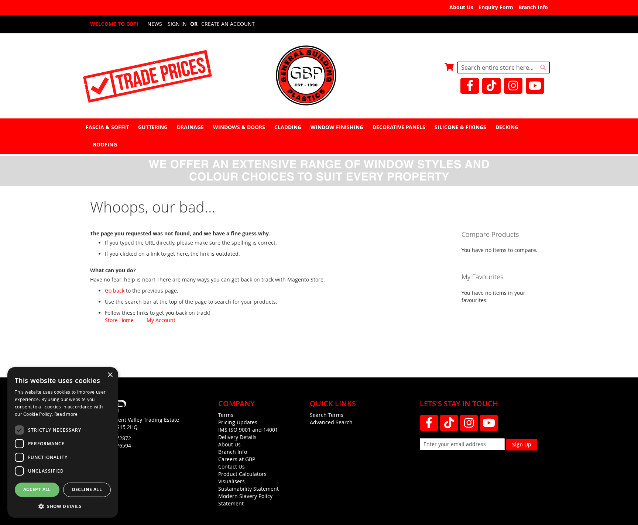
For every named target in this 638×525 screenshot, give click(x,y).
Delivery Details (237, 437)
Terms (225, 414)
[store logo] (319, 76)
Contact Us (231, 466)
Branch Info (533, 7)
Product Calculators (242, 473)
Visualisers (231, 481)
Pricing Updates (237, 422)
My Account (161, 320)
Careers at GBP (236, 459)
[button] (63, 506)
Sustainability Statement (248, 488)
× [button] (110, 375)
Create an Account (228, 23)
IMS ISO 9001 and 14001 (248, 429)
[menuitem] (108, 127)
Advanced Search (331, 422)
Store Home (119, 320)
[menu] (319, 135)
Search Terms (326, 414)
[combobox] (503, 67)
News (154, 23)
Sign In (177, 23)
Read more (66, 414)
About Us (461, 7)
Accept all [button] (37, 489)
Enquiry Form (495, 7)
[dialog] (62, 442)
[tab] (319, 135)
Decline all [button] (87, 489)
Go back (114, 290)
